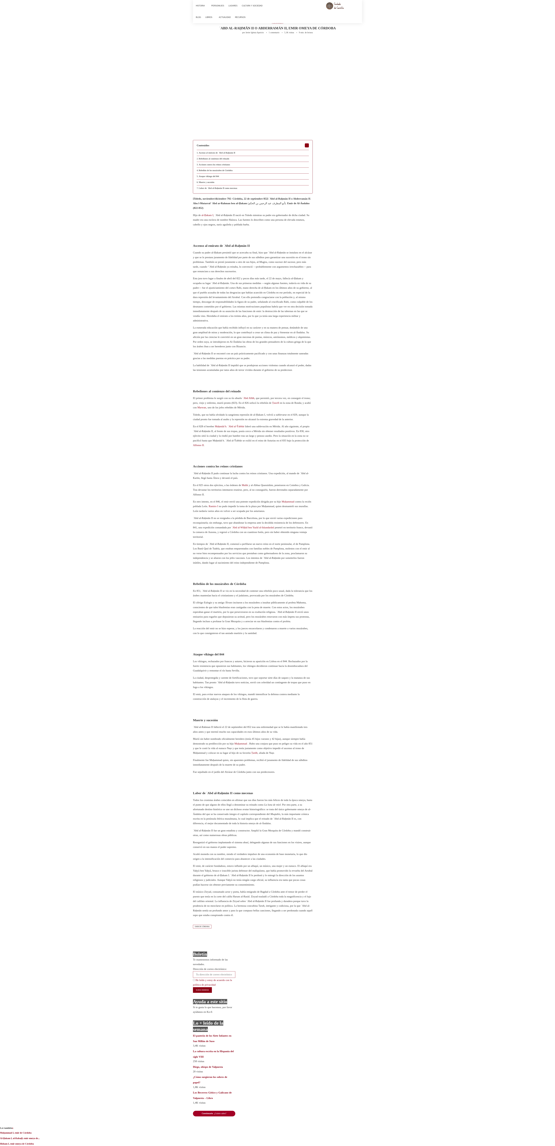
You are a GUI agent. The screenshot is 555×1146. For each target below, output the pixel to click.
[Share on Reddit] (245, 41)
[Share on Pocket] (264, 41)
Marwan (201, 407)
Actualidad (225, 17)
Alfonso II (198, 445)
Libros (208, 17)
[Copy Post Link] (259, 41)
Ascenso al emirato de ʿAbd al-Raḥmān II (217, 153)
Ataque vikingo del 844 (209, 176)
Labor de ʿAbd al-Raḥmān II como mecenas (218, 188)
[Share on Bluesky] (274, 41)
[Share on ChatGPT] (280, 41)
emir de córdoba (202, 926)
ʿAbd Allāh (248, 398)
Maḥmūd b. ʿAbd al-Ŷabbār (229, 426)
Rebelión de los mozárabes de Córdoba (216, 170)
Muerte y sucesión (206, 182)
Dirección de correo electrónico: (210, 969)
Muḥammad (288, 501)
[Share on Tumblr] (240, 41)
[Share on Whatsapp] (250, 41)
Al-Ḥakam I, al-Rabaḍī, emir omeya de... (20, 1138)
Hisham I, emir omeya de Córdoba (17, 1144)
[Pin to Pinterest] (231, 41)
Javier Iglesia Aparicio (255, 32)
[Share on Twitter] (226, 41)
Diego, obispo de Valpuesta (208, 1066)
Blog (198, 17)
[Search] (357, 11)
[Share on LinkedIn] (236, 41)
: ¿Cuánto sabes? (214, 1113)
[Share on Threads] (269, 41)
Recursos (240, 17)
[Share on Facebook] (220, 41)
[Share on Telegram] (255, 41)
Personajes (217, 6)
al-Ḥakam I (207, 215)
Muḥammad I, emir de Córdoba (16, 1133)
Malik (245, 485)
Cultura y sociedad (252, 6)
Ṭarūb (254, 752)
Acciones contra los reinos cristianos (214, 165)
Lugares (233, 6)
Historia (200, 6)
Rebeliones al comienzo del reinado (214, 159)
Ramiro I (213, 506)
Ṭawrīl (275, 402)
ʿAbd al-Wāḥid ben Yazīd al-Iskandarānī (253, 527)
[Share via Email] (285, 41)
